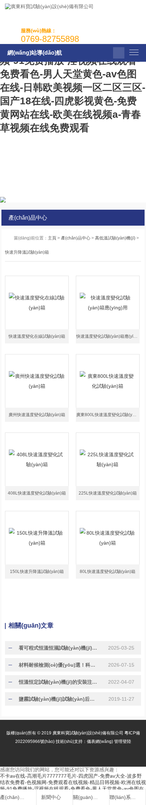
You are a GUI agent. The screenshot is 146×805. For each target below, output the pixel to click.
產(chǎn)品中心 (75, 238)
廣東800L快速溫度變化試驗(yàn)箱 (109, 414)
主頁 (52, 238)
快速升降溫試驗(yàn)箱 (27, 252)
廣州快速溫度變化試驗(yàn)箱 (37, 414)
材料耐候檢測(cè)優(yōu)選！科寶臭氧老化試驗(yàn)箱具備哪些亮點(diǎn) (58, 665)
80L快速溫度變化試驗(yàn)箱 (107, 571)
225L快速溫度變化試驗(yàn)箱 (108, 493)
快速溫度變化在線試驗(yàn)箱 (37, 336)
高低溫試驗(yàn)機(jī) (115, 238)
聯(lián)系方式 (124, 797)
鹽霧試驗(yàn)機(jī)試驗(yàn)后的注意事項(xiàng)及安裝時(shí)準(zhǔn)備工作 (58, 699)
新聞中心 (51, 797)
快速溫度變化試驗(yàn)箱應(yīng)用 (110, 336)
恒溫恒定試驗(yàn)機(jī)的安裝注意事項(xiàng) (58, 682)
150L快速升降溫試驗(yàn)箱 (37, 571)
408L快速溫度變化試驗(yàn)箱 (37, 493)
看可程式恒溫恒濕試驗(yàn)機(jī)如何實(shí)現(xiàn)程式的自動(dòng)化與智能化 (58, 648)
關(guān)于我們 (87, 797)
